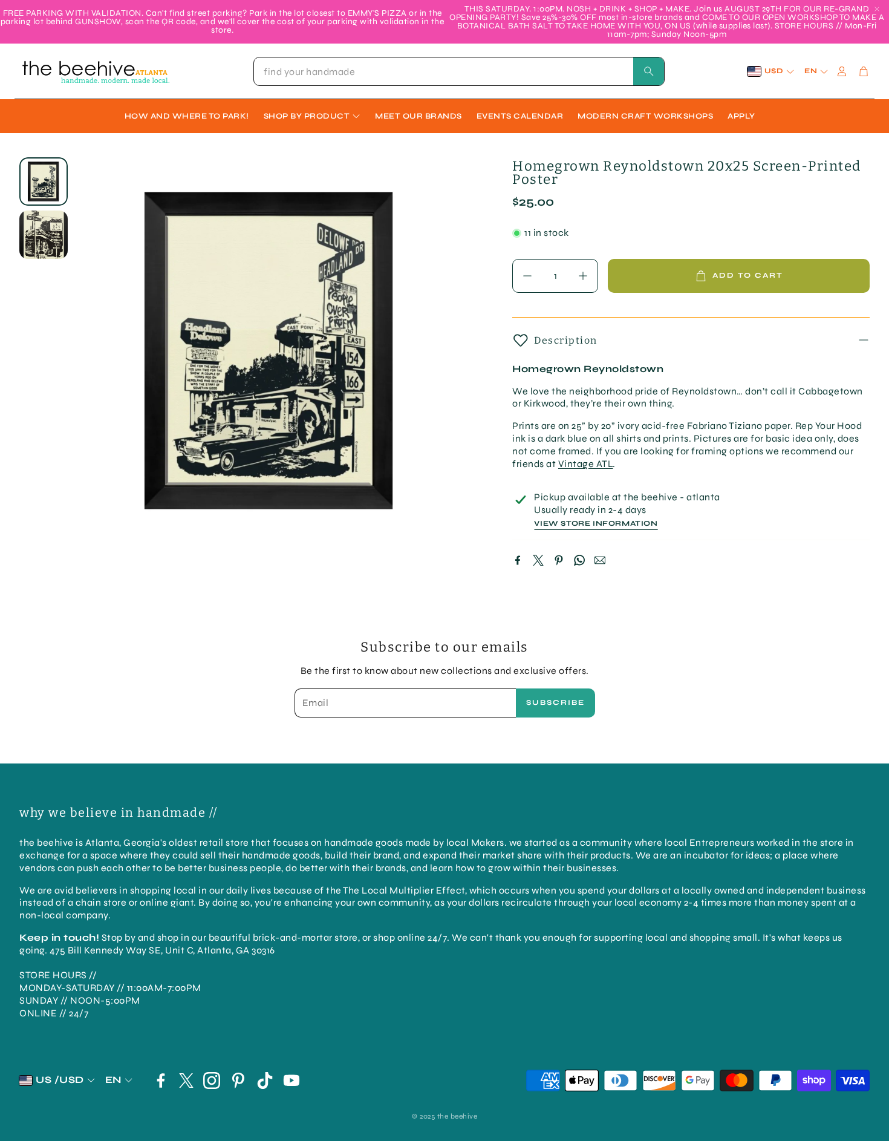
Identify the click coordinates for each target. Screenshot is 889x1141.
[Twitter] (538, 560)
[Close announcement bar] (877, 9)
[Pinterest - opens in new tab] (238, 1080)
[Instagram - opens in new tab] (211, 1080)
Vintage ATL (585, 463)
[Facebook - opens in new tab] (160, 1080)
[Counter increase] (583, 276)
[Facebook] (517, 560)
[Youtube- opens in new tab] (291, 1080)
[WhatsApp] (579, 560)
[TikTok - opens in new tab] (264, 1080)
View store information (595, 524)
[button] (459, 71)
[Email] (599, 560)
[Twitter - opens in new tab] (186, 1080)
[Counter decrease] (527, 276)
